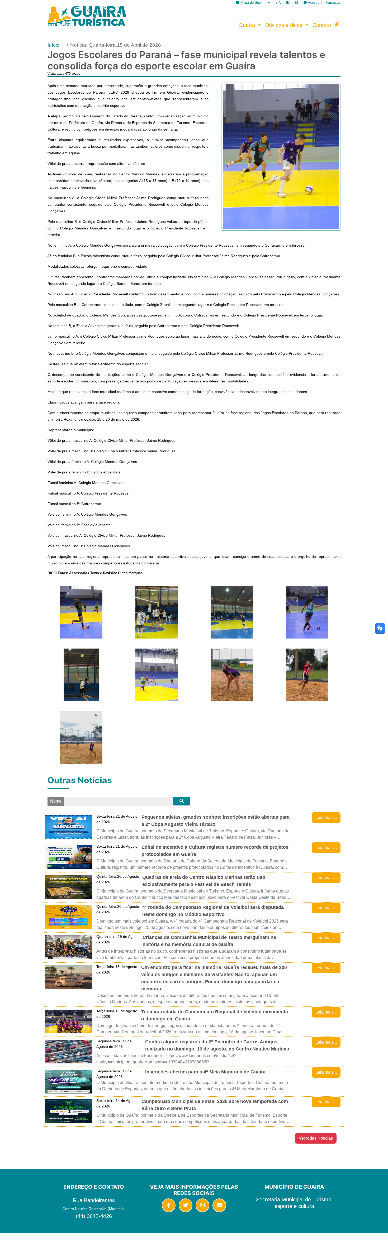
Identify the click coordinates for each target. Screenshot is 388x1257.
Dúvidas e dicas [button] (284, 25)
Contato (322, 25)
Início (54, 45)
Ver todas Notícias (316, 1138)
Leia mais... (326, 817)
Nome (55, 801)
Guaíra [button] (248, 25)
